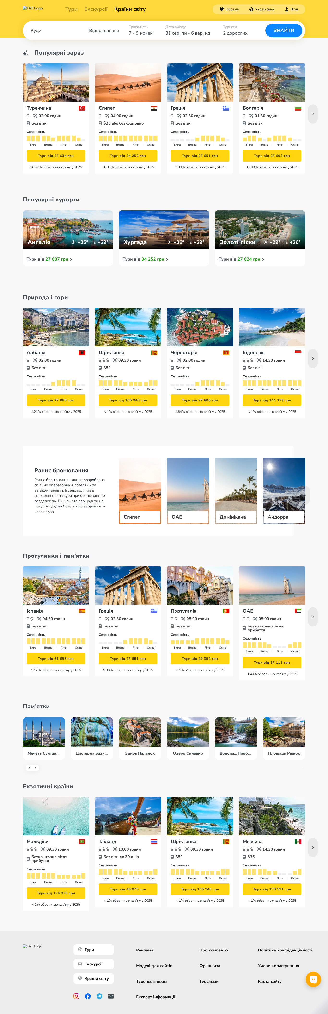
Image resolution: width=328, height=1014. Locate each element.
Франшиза (209, 966)
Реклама (144, 950)
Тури (71, 9)
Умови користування (278, 966)
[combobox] (262, 9)
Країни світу (130, 9)
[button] (262, 9)
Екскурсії (94, 964)
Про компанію (213, 950)
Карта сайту (270, 981)
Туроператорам (151, 981)
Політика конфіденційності (285, 950)
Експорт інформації (155, 997)
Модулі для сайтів (154, 966)
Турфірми (209, 981)
